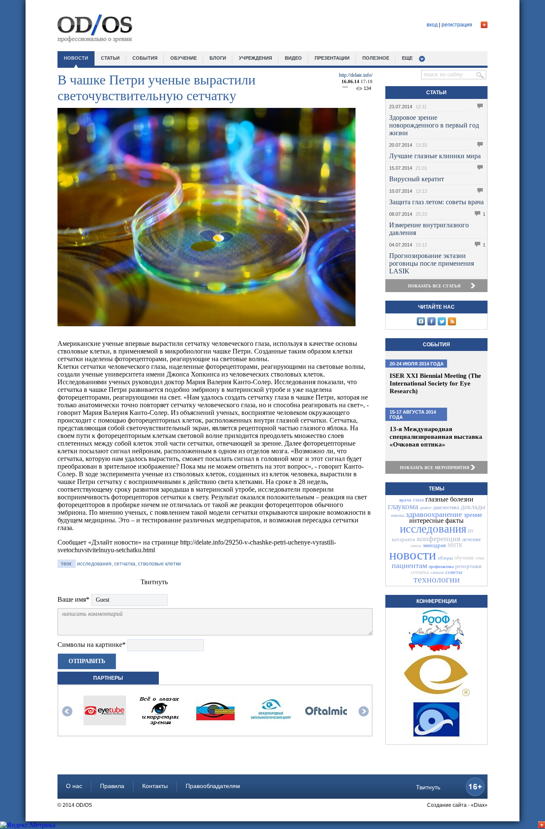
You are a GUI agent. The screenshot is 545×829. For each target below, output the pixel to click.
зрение (473, 514)
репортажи (468, 566)
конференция (438, 538)
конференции (436, 601)
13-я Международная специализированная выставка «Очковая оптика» (436, 437)
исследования (433, 528)
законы (397, 515)
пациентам (409, 565)
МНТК (454, 545)
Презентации (332, 58)
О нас (74, 786)
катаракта (403, 539)
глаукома (403, 506)
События (436, 345)
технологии (436, 579)
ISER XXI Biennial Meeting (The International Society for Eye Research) (435, 383)
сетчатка (420, 572)
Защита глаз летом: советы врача (436, 202)
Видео (293, 58)
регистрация (457, 25)
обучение (183, 58)
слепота (437, 572)
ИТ (470, 531)
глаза (418, 500)
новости (76, 58)
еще (407, 58)
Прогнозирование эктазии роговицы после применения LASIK (431, 263)
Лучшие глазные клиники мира (435, 155)
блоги (217, 58)
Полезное (375, 58)
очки (480, 558)
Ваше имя (73, 599)
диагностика (446, 507)
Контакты (155, 786)
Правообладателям (213, 786)
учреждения (255, 58)
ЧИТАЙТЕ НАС (436, 307)
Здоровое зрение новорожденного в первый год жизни (434, 125)
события (145, 58)
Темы (437, 489)
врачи (405, 499)
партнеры (108, 678)
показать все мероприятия (434, 467)
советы (453, 572)
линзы (416, 545)
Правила (112, 786)
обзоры (445, 557)
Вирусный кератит (416, 179)
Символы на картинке (91, 644)
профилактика (441, 566)
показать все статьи (434, 286)
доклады (473, 506)
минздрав (434, 545)
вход (432, 25)
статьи (110, 58)
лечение (471, 539)
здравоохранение (434, 514)
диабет (425, 507)
